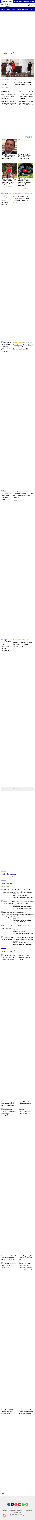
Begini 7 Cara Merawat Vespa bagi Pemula (26, 1103)
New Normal (16, 649)
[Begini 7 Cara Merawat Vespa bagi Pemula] (26, 1027)
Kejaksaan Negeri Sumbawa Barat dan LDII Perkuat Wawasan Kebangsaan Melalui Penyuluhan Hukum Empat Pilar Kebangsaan (23, 921)
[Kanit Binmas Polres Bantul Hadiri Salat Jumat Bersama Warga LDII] (6, 414)
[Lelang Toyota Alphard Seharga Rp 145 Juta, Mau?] (26, 1181)
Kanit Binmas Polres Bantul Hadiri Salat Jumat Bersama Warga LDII (23, 347)
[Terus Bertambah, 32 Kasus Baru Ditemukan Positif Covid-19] (6, 563)
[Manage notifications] (4, 1515)
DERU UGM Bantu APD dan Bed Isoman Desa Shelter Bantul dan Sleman (8, 103)
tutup (3, 1493)
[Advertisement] (17, 28)
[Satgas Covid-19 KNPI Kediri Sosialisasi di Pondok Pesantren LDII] (6, 711)
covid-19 (15, 203)
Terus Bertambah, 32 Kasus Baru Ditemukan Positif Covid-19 (23, 496)
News (8, 79)
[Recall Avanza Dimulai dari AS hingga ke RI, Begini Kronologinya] (8, 1181)
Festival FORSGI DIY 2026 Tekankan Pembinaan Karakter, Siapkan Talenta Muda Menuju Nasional (23, 943)
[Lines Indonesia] (10, 5)
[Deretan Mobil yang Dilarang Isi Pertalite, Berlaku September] (8, 1027)
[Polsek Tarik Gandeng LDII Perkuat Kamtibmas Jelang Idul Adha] (17, 927)
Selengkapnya (17, 789)
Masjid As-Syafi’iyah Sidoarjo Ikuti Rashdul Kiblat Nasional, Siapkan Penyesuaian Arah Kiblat (22, 907)
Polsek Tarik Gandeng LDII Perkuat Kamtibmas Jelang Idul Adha (23, 932)
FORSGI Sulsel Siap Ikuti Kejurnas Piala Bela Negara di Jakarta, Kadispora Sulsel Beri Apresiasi (22, 896)
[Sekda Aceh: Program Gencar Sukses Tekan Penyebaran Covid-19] (6, 265)
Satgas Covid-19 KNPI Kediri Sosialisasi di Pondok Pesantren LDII (23, 644)
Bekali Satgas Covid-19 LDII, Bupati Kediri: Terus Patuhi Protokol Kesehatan (26, 103)
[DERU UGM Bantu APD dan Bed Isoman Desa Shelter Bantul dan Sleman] (8, 95)
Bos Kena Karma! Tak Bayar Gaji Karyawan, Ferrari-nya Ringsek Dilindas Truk (26, 1411)
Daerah (3, 79)
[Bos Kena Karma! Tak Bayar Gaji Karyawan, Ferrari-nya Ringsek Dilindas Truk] (26, 1335)
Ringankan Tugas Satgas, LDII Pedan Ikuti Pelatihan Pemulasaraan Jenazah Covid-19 (17, 84)
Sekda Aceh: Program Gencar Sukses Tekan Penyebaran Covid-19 (21, 198)
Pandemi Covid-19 (6, 87)
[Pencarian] (32, 5)
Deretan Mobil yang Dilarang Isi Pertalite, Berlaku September (8, 1103)
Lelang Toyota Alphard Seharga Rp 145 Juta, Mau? (26, 1257)
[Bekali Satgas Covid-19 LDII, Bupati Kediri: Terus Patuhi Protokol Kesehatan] (26, 95)
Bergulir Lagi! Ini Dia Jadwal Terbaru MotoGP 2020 (7, 1411)
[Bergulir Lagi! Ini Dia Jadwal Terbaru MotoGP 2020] (8, 1335)
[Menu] (2, 5)
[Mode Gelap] (29, 5)
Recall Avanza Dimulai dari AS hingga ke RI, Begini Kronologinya (8, 1257)
